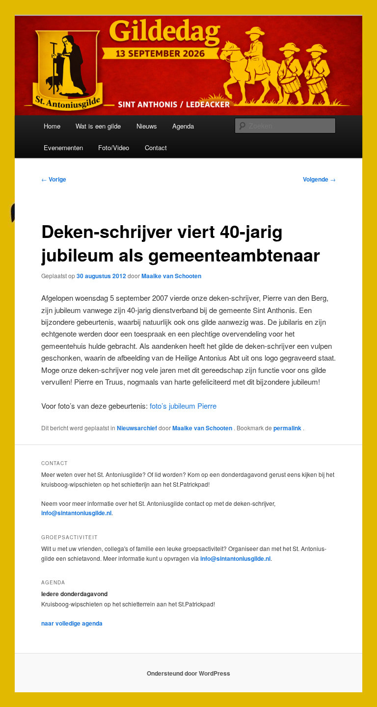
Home (52, 126)
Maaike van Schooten (171, 275)
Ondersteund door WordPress (188, 673)
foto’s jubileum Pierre (183, 405)
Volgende (319, 179)
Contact (156, 147)
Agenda (183, 126)
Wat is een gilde (98, 126)
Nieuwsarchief (137, 427)
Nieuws (146, 126)
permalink (288, 427)
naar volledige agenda (72, 623)
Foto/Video (113, 147)
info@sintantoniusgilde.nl (76, 512)
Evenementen (63, 147)
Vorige (53, 179)
